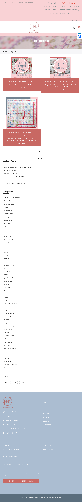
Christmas (7, 271)
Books (6, 255)
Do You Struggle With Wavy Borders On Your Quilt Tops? (22, 139)
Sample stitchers (9, 352)
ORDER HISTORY (48, 449)
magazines (7, 323)
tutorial (19, 81)
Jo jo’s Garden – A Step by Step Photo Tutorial (60, 86)
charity (6, 226)
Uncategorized (8, 213)
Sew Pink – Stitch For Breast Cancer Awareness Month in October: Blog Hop (27, 180)
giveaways (7, 236)
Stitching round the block (12, 307)
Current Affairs (8, 249)
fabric (6, 294)
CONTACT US (47, 402)
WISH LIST (46, 417)
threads (6, 246)
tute (23, 81)
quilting (6, 217)
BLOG (45, 410)
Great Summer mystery (11, 303)
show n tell (7, 284)
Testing (6, 170)
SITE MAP (46, 413)
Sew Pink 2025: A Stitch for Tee (13, 167)
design (6, 300)
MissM (6, 339)
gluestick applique (9, 278)
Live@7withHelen (66, 3)
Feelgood (7, 201)
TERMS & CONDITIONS (10, 456)
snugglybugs (8, 329)
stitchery (7, 242)
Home (5, 52)
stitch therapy (8, 239)
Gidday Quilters (9, 335)
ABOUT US (6, 445)
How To (6, 358)
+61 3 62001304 (10, 2)
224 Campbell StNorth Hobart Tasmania (11, 414)
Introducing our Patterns (12, 197)
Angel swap (7, 345)
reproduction (8, 342)
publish (6, 319)
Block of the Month (10, 265)
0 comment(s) (30, 81)
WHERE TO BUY (48, 425)
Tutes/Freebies (75, 20)
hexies (6, 297)
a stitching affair (9, 313)
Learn (6, 207)
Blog (11, 52)
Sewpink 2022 (8, 173)
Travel (6, 291)
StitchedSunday (9, 326)
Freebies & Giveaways (10, 364)
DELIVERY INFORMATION (11, 449)
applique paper (8, 262)
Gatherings (7, 252)
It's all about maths (10, 177)
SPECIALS (46, 421)
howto (64, 81)
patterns (6, 258)
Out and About (9, 368)
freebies (6, 233)
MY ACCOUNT (47, 445)
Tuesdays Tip (8, 220)
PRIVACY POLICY (8, 453)
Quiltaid (6, 332)
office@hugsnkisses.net (26, 2)
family (6, 274)
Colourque (7, 316)
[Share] (79, 36)
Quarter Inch (8, 281)
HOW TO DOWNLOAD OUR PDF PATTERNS (17, 464)
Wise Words (7, 361)
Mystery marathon (10, 348)
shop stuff (7, 310)
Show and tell (8, 210)
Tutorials (7, 223)
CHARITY (5, 460)
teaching (7, 287)
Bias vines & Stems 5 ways (22, 85)
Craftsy (6, 268)
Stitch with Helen (9, 204)
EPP (5, 230)
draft (5, 355)
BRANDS (45, 406)
